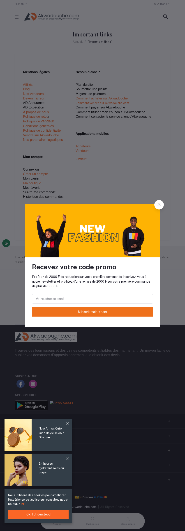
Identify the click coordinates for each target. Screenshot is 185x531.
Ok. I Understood (38, 514)
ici (22, 504)
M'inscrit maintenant (92, 312)
